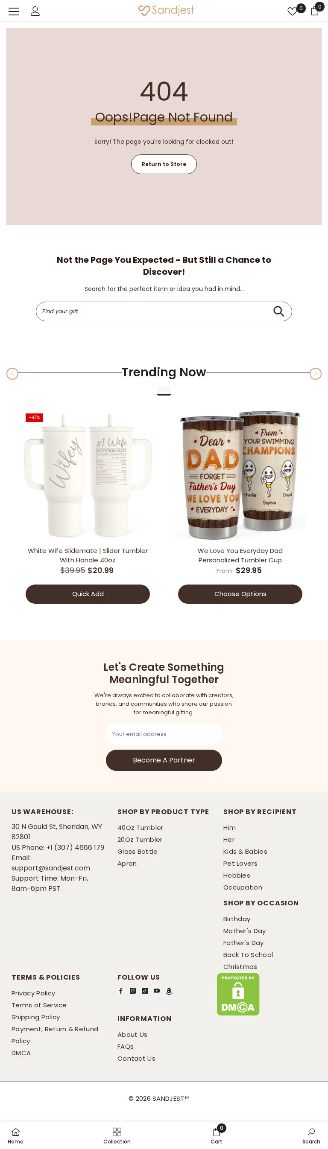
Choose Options (240, 593)
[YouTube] (156, 990)
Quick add (88, 593)
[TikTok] (144, 990)
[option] (88, 508)
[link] (216, 1135)
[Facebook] (120, 990)
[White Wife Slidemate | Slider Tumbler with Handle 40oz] (87, 475)
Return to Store (164, 164)
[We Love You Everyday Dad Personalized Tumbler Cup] (240, 475)
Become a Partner (164, 760)
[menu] (14, 11)
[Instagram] (132, 990)
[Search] (278, 311)
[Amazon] (169, 991)
